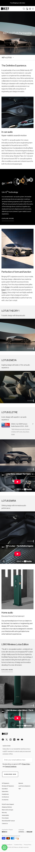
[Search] (24, 9)
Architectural (5, 797)
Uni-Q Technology (10, 192)
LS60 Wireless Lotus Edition (15, 644)
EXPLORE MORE (7, 670)
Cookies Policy (18, 844)
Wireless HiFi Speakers (8, 786)
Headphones (5, 794)
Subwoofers (5, 791)
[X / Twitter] (7, 740)
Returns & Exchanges (7, 809)
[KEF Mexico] (5, 8)
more (13, 434)
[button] (33, 348)
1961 (19, 788)
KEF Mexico (15, 847)
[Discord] (22, 740)
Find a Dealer (5, 818)
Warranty (4, 812)
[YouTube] (18, 740)
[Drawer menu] (33, 9)
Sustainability (5, 815)
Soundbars (5, 788)
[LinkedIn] (14, 740)
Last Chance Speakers (24, 786)
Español (21, 832)
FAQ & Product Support (8, 804)
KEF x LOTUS (7, 57)
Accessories (5, 799)
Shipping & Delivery (7, 807)
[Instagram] (10, 740)
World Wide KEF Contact (8, 820)
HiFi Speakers (5, 783)
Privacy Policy (27, 844)
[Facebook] (3, 740)
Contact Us (5, 823)
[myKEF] (30, 9)
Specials (20, 783)
